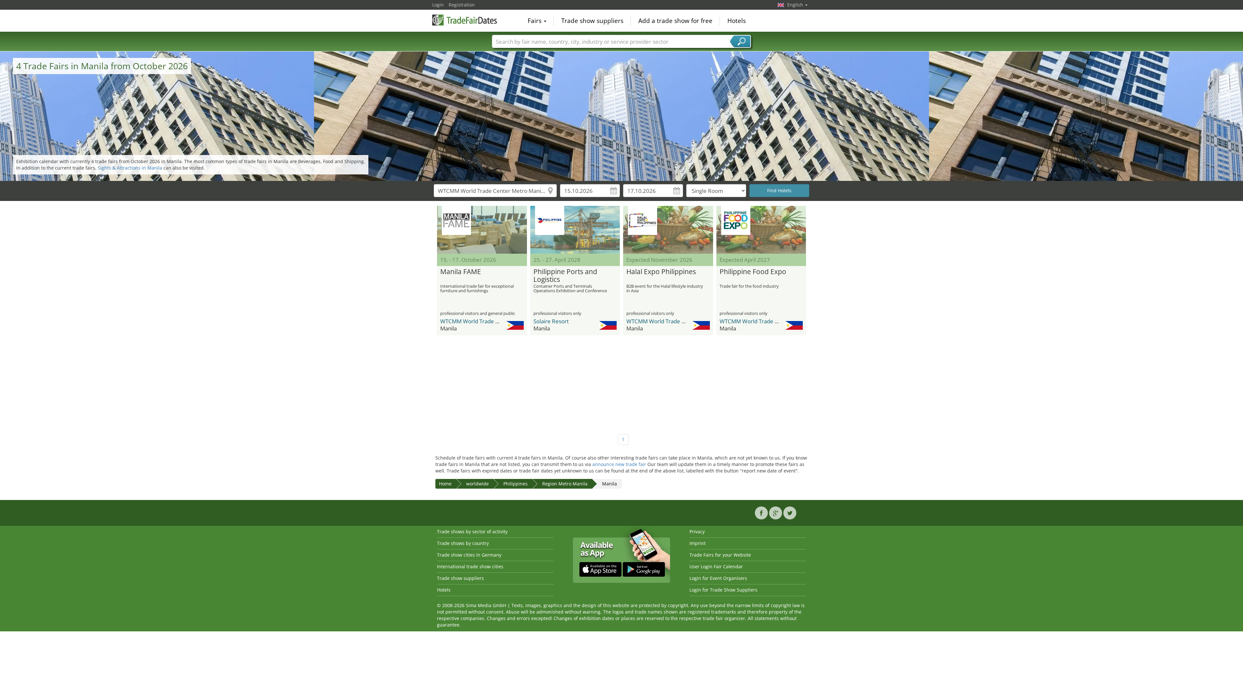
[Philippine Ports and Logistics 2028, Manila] (575, 230)
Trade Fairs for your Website (720, 555)
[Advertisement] (621, 382)
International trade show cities (470, 566)
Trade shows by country (463, 543)
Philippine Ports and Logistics (565, 276)
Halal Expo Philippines (661, 272)
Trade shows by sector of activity (472, 531)
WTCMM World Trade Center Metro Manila (493, 321)
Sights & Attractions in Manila (130, 168)
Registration (462, 5)
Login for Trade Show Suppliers (723, 590)
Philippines (515, 484)
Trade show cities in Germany (469, 555)
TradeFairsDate (464, 20)
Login (438, 5)
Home (445, 484)
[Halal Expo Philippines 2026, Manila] (668, 230)
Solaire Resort (551, 321)
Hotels (736, 21)
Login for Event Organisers (718, 578)
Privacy (697, 531)
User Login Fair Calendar (716, 566)
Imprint (697, 543)
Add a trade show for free (675, 21)
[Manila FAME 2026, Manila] (482, 230)
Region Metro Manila (565, 484)
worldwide (477, 484)
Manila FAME (460, 272)
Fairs (535, 21)
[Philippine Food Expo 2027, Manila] (761, 230)
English (795, 5)
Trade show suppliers (592, 21)
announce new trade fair (619, 464)
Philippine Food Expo (753, 272)
